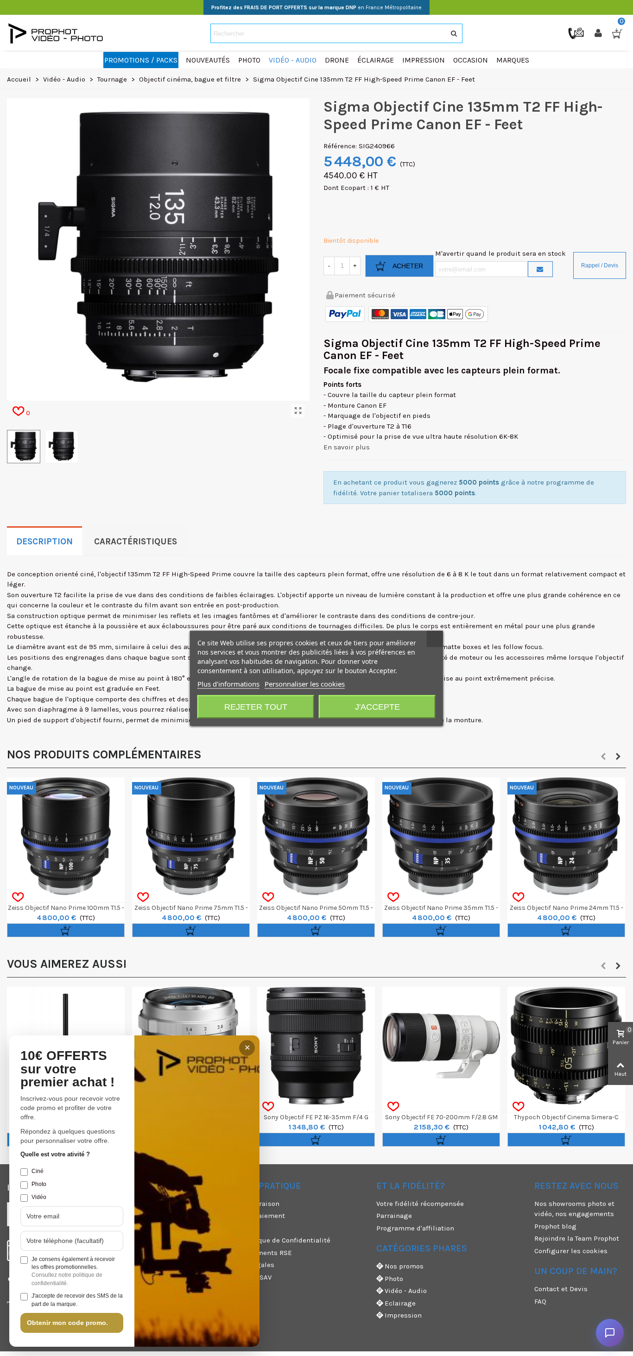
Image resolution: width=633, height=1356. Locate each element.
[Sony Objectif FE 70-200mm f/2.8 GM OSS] (441, 1045)
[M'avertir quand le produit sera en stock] (540, 269)
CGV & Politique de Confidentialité (274, 1240)
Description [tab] (44, 541)
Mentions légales (246, 1265)
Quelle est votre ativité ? (55, 1154)
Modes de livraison (248, 1203)
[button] (603, 756)
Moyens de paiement (251, 1215)
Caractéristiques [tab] (135, 541)
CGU (224, 1228)
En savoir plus (346, 447)
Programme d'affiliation (415, 1228)
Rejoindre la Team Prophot (576, 1238)
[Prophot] (58, 33)
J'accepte (377, 706)
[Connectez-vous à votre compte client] (599, 33)
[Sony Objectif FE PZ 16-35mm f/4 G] (316, 1045)
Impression (403, 1315)
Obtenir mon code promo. (67, 1322)
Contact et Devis (561, 1289)
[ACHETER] (66, 930)
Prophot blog (555, 1226)
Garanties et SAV (245, 1277)
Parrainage (394, 1215)
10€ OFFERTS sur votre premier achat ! (67, 1069)
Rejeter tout (255, 706)
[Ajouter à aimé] (18, 897)
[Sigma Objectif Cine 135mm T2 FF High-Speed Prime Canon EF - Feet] (298, 411)
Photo (394, 1278)
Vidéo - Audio (406, 1291)
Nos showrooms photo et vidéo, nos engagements (574, 1208)
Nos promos (404, 1266)
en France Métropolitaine (316, 7)
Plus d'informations (228, 683)
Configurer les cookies (571, 1251)
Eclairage (400, 1303)
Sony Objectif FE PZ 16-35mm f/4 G (316, 1117)
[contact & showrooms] (577, 33)
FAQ (540, 1301)
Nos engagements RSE (255, 1253)
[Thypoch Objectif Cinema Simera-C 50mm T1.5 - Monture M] (566, 1045)
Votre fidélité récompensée (420, 1203)
